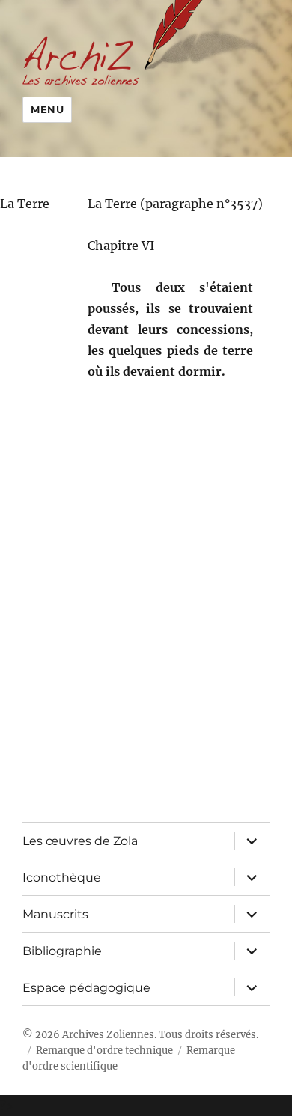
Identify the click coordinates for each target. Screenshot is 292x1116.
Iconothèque (61, 877)
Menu (47, 109)
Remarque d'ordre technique (104, 1050)
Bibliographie (62, 951)
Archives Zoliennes (108, 1034)
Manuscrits (55, 914)
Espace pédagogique (86, 988)
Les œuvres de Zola (80, 841)
